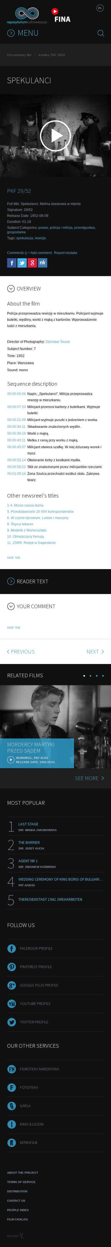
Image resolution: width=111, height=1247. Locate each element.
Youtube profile (35, 1003)
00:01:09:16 (16, 474)
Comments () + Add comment (29, 253)
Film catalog (17, 1219)
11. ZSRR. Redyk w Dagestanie (31, 543)
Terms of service (21, 1182)
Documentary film (19, 55)
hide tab (13, 557)
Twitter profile (34, 1021)
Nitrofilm (28, 1142)
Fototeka (29, 1087)
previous (23, 651)
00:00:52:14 (16, 460)
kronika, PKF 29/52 (52, 55)
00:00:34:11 (16, 427)
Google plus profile (39, 985)
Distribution (17, 1191)
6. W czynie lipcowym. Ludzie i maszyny (38, 518)
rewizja (40, 238)
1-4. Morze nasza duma (25, 505)
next (93, 651)
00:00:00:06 (16, 394)
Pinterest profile (36, 966)
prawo (43, 228)
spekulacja (24, 238)
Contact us (16, 1200)
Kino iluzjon (32, 1124)
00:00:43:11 (16, 440)
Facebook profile (36, 948)
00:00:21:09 (16, 420)
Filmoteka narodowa (39, 1068)
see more (86, 777)
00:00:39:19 (16, 433)
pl (100, 8)
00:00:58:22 (16, 467)
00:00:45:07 (16, 447)
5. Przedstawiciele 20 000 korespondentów (40, 512)
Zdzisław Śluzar (58, 342)
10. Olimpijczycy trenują (25, 537)
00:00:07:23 (16, 407)
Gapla (25, 1105)
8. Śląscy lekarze (20, 524)
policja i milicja (61, 228)
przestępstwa (84, 228)
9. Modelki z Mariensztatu (26, 530)
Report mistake (65, 253)
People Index (18, 1210)
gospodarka (16, 232)
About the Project (22, 1172)
